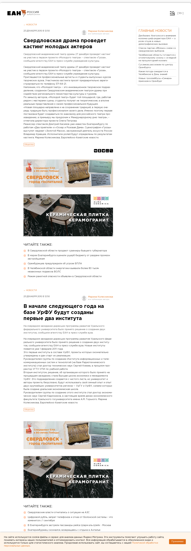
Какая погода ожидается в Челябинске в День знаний (153, 73)
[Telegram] (103, 150)
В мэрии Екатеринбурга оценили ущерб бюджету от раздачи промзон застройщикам (69, 257)
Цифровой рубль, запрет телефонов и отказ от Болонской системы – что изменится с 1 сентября (70, 519)
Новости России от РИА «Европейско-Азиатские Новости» (16, 13)
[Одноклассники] (99, 150)
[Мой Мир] (107, 150)
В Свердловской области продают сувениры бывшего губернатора (67, 251)
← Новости (30, 25)
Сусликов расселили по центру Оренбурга (156, 66)
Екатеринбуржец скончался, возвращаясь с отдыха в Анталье (64, 530)
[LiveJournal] (111, 150)
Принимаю (177, 542)
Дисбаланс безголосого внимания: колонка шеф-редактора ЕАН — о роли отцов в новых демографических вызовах (157, 40)
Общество (29, 144)
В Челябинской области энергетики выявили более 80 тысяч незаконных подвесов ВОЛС (63, 270)
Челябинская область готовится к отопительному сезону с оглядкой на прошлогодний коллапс (157, 58)
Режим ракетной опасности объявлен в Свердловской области (65, 276)
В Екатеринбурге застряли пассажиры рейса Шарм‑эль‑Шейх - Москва (69, 525)
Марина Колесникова (100, 31)
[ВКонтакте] (95, 150)
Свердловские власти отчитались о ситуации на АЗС (58, 512)
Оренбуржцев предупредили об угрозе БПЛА (55, 264)
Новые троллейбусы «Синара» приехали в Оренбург (155, 79)
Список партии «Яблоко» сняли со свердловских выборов (157, 49)
